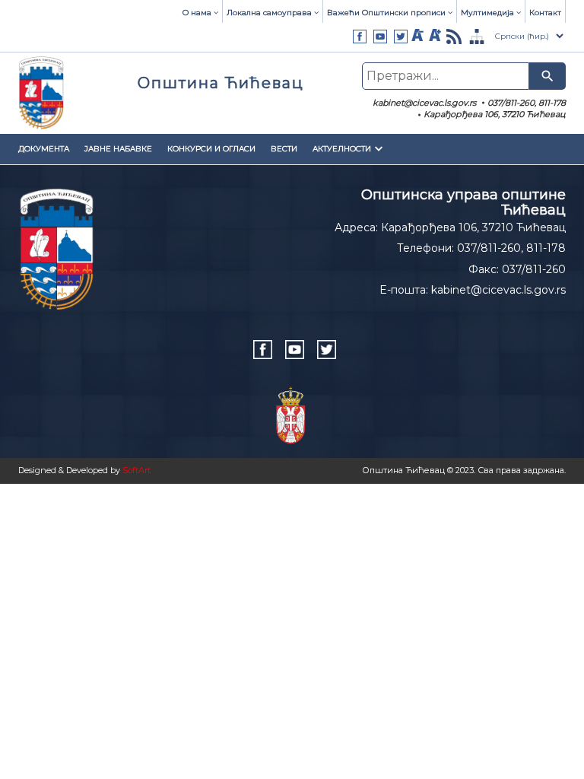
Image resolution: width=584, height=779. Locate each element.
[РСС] (454, 36)
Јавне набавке (118, 149)
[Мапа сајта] (476, 36)
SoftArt (136, 470)
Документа (43, 149)
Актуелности (342, 149)
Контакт (545, 12)
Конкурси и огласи (211, 149)
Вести (284, 149)
